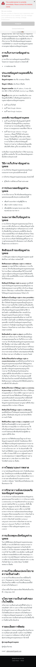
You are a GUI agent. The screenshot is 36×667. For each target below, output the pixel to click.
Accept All (18, 23)
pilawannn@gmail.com (14, 651)
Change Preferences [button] (18, 28)
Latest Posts (15, 660)
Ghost (22, 660)
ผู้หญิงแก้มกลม (15, 658)
